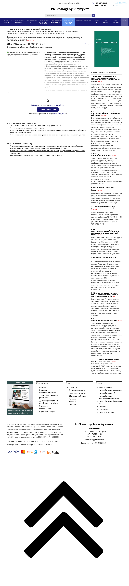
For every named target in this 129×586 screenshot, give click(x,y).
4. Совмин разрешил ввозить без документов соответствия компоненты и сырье (106, 189)
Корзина (117, 5)
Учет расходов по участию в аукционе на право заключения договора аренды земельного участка (47, 135)
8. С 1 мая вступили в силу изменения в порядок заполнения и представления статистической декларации (104, 294)
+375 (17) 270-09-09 (94, 434)
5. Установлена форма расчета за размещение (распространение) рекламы (105, 207)
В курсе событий (105, 387)
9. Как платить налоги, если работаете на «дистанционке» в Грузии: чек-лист (106, 319)
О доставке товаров (47, 412)
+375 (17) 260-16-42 (94, 436)
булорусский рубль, (28, 47)
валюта (49, 47)
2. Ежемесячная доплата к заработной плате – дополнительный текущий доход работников (106, 113)
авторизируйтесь (59, 114)
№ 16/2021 (34, 44)
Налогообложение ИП (107, 393)
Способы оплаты (45, 409)
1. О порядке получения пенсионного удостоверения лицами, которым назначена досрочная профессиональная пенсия (105, 79)
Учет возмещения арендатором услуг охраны (27, 128)
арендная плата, (15, 47)
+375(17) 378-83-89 (100, 3)
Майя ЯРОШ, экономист (17, 44)
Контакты (73, 387)
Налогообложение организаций (110, 390)
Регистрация (122, 3)
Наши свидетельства (77, 393)
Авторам (72, 402)
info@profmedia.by (97, 440)
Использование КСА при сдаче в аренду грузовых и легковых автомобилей (38, 148)
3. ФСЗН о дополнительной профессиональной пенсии (100, 154)
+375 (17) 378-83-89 (90, 432)
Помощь (42, 387)
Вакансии (72, 405)
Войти (116, 3)
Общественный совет (77, 396)
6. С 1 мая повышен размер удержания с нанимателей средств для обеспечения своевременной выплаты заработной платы (105, 232)
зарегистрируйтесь (56, 105)
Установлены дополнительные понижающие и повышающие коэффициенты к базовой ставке (46, 146)
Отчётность (103, 409)
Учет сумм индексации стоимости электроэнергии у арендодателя (35, 126)
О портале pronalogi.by (77, 390)
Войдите (34, 105)
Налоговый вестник (106, 412)
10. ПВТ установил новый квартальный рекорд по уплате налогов (105, 360)
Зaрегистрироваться (48, 109)
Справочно (103, 406)
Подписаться (44, 406)
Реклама (72, 399)
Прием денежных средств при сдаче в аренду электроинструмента (36, 155)
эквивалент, (41, 47)
